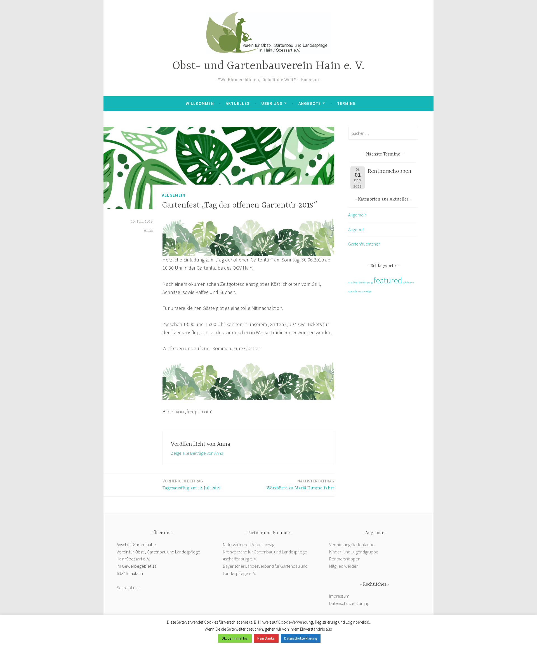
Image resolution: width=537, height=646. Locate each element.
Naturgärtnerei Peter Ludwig (248, 544)
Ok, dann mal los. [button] (235, 638)
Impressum (339, 596)
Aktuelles (237, 103)
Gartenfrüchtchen (364, 244)
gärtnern (408, 282)
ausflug (352, 282)
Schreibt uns (128, 587)
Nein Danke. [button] (266, 638)
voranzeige (364, 291)
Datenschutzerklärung (349, 603)
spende (352, 291)
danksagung (365, 282)
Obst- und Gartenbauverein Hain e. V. (268, 66)
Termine (346, 103)
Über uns (271, 103)
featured (388, 280)
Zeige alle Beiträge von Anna (197, 453)
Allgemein (173, 195)
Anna (148, 230)
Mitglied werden (344, 566)
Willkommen (200, 103)
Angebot (356, 229)
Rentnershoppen (345, 559)
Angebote (309, 103)
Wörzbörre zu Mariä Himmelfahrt (300, 484)
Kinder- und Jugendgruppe (354, 552)
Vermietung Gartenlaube (352, 544)
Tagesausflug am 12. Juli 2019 (191, 484)
